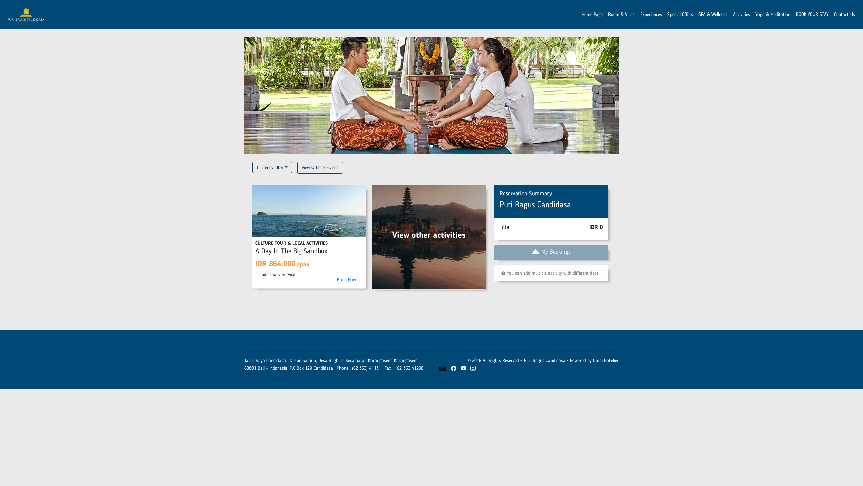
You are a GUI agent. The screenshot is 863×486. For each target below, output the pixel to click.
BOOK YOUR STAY (812, 14)
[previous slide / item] (249, 95)
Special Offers (680, 14)
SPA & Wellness (712, 14)
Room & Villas (621, 14)
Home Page (592, 14)
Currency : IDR (270, 167)
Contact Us (844, 14)
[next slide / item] (614, 95)
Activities (741, 14)
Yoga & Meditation (773, 14)
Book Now (346, 280)
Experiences (651, 14)
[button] (423, 146)
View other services (320, 167)
